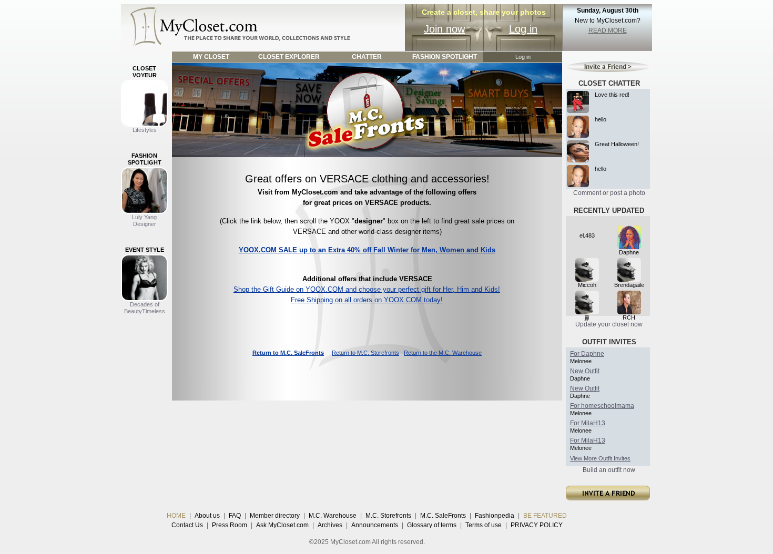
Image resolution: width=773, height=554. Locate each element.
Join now (444, 29)
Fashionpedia (494, 515)
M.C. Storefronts (388, 515)
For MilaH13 (587, 423)
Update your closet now (609, 324)
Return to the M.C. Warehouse (443, 353)
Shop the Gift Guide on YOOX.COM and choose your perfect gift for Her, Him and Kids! (366, 289)
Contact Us (187, 525)
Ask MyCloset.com (282, 525)
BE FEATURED (545, 515)
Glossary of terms (431, 525)
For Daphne (587, 353)
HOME (176, 515)
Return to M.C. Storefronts (365, 353)
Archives (330, 525)
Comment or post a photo (609, 193)
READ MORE (607, 30)
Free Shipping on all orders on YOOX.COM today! (367, 300)
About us (207, 515)
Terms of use (483, 525)
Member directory (275, 515)
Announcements (374, 525)
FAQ (235, 515)
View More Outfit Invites (600, 458)
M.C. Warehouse (333, 515)
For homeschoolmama (602, 405)
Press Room (229, 525)
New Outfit (584, 371)
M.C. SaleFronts (443, 515)
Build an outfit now (609, 470)
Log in (523, 29)
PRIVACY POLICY (537, 525)
